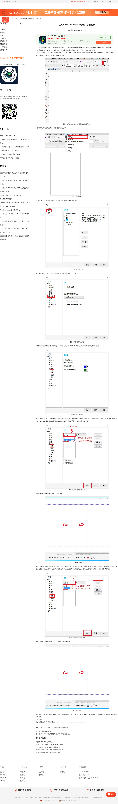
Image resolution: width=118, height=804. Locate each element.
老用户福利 (5, 15)
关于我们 (42, 772)
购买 (5, 21)
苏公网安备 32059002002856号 (69, 800)
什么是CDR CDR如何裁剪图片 (10, 210)
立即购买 (103, 42)
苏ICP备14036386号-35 (48, 800)
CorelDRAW (7, 4)
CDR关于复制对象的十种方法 (9, 158)
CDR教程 (2, 781)
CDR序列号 (3, 778)
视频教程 (3, 41)
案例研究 (3, 50)
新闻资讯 (3, 44)
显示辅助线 (57, 727)
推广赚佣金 (62, 772)
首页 (3, 9)
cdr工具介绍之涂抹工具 (7, 135)
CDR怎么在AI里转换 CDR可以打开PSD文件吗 (49, 744)
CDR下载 (2, 775)
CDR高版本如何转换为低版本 (9, 150)
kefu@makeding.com (87, 775)
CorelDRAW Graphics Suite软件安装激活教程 (49, 747)
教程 (3, 13)
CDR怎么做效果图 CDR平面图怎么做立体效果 (49, 749)
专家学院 (22, 781)
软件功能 (2, 772)
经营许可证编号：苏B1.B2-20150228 (64, 797)
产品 (3, 11)
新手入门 (3, 32)
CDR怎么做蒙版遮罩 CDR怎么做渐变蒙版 (48, 752)
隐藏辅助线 (64, 727)
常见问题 (3, 38)
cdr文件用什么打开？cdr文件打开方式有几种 (14, 147)
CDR (41, 727)
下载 (5, 18)
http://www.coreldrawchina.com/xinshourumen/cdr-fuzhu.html (73, 722)
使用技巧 (3, 35)
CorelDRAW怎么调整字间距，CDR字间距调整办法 (55, 734)
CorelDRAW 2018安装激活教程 (10, 154)
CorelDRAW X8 (48, 727)
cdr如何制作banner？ (47, 731)
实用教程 (3, 29)
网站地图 (42, 775)
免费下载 (103, 37)
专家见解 (3, 47)
